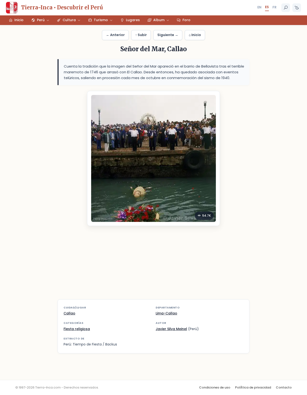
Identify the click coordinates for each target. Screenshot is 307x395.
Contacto (284, 387)
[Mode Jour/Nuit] (296, 7)
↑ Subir (141, 34)
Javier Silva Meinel (171, 328)
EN (259, 7)
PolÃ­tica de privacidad (253, 387)
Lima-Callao (166, 313)
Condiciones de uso (214, 387)
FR (274, 7)
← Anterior (115, 34)
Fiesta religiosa (77, 328)
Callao (69, 313)
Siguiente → (167, 34)
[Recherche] (285, 7)
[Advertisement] (153, 265)
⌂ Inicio (195, 34)
